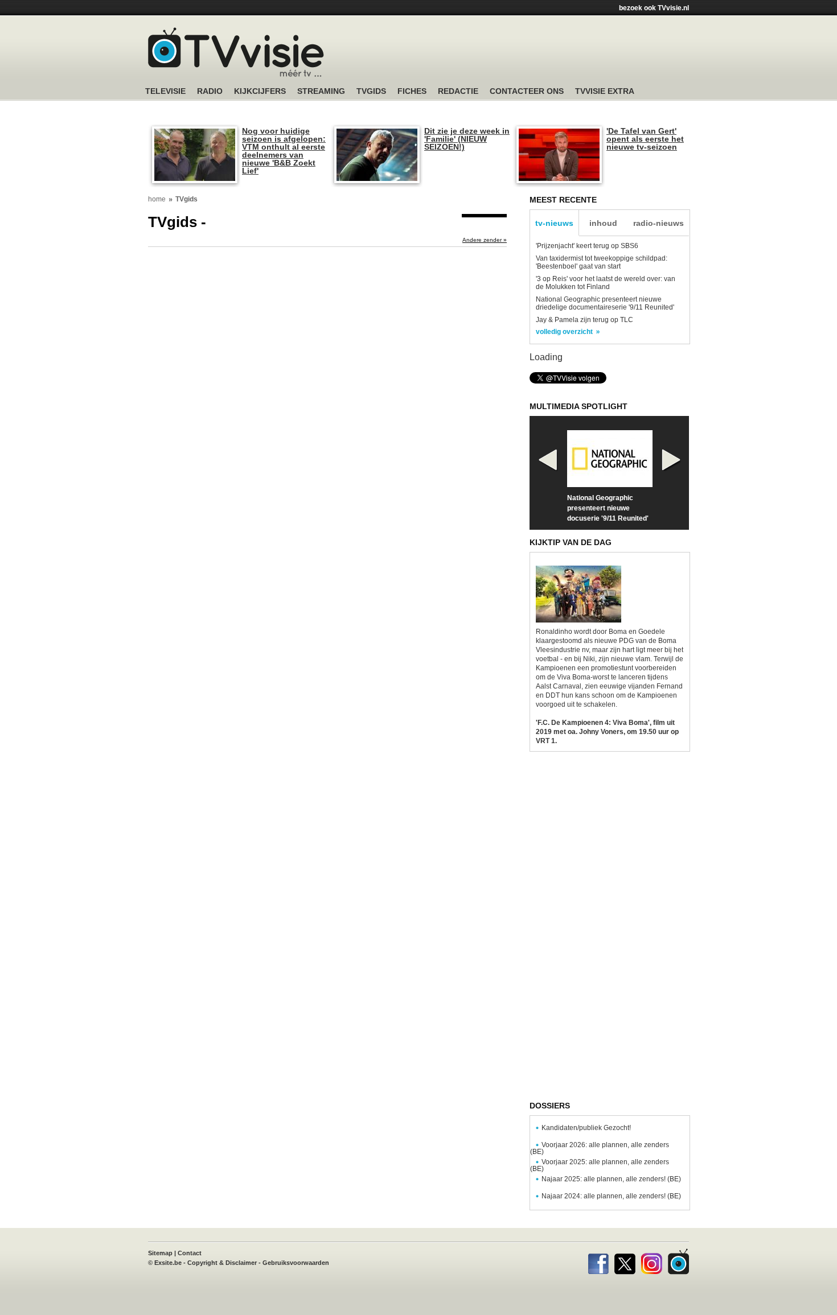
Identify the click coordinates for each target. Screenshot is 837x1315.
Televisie (165, 91)
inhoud (603, 223)
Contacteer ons (527, 91)
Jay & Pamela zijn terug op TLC (584, 320)
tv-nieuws (554, 223)
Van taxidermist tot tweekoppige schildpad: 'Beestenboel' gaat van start (601, 262)
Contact (190, 1253)
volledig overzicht (564, 332)
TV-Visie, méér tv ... (236, 52)
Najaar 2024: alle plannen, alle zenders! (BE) (611, 1196)
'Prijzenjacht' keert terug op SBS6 (587, 246)
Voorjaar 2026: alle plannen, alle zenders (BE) (599, 1148)
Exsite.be (168, 1262)
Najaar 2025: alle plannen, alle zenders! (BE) (611, 1179)
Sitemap (160, 1253)
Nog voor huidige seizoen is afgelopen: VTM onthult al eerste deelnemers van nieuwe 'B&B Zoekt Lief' (284, 151)
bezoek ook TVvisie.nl (654, 8)
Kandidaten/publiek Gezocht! (586, 1128)
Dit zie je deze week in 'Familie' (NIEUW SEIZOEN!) (467, 139)
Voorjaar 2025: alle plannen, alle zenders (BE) (599, 1165)
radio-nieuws (658, 223)
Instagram (651, 1261)
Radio (210, 91)
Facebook (598, 1261)
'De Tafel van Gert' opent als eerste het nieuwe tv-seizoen (645, 139)
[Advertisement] (526, 54)
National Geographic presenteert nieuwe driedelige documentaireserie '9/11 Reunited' (605, 303)
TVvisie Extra (604, 91)
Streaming (321, 91)
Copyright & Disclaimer (222, 1262)
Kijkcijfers (260, 91)
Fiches (411, 91)
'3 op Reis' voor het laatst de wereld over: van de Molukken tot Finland (605, 283)
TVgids (371, 91)
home (157, 199)
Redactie (458, 91)
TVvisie (678, 1261)
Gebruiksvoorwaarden (295, 1262)
